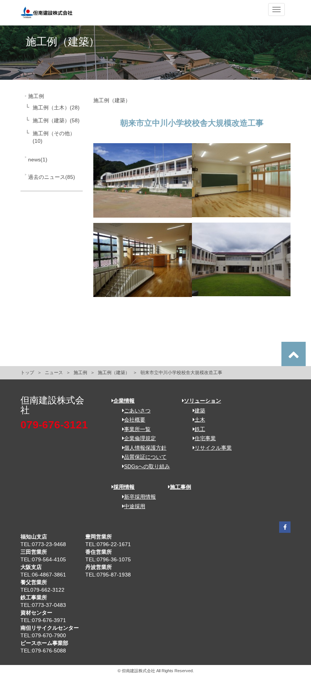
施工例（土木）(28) (56, 107)
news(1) (37, 159)
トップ (27, 372)
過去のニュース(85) (51, 177)
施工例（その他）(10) (54, 137)
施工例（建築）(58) (56, 120)
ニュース (54, 372)
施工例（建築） (114, 372)
